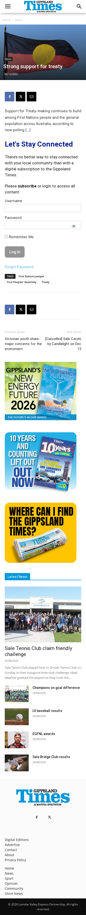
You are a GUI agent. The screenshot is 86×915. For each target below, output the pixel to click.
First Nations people (31, 276)
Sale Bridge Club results (51, 757)
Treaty (45, 282)
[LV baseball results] (17, 716)
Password (13, 217)
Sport (9, 878)
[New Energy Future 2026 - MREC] (40, 420)
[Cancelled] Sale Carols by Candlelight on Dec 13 (63, 344)
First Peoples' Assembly (21, 282)
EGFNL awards (43, 734)
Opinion (11, 883)
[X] (20, 96)
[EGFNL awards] (17, 739)
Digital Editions (17, 839)
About (9, 855)
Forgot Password (19, 267)
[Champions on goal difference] (17, 693)
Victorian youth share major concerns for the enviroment (23, 344)
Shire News (14, 893)
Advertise (12, 844)
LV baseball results (47, 711)
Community (14, 888)
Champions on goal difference (56, 688)
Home (6, 20)
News (18, 20)
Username (13, 200)
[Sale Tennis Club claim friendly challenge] (43, 614)
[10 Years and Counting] (40, 491)
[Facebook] (9, 96)
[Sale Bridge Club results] (17, 762)
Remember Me (21, 237)
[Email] (31, 96)
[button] (7, 6)
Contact (11, 849)
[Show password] (73, 226)
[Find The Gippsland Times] (40, 561)
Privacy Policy (15, 860)
